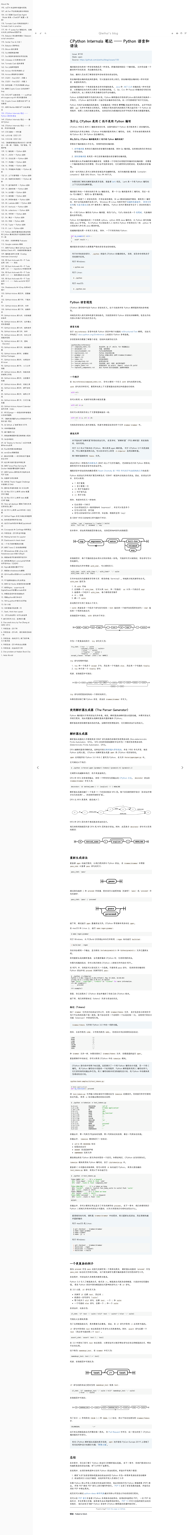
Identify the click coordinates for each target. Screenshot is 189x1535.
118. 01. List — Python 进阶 (12, 228)
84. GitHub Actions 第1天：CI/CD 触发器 (15, 401)
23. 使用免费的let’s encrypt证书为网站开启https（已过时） (15, 562)
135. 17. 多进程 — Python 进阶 (13, 162)
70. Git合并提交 (7, 439)
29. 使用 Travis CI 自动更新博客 (13, 547)
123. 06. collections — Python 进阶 (15, 210)
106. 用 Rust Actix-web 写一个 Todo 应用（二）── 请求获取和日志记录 (15, 273)
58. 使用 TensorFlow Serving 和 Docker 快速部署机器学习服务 (13, 467)
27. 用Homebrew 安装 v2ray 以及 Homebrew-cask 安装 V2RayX (14, 552)
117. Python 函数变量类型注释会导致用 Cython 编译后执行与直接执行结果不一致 (16, 234)
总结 (73, 1457)
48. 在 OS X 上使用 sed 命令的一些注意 (16, 511)
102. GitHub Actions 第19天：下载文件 (15, 301)
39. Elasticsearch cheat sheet (13, 540)
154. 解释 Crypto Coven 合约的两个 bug (15, 90)
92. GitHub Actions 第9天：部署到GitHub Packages (14, 355)
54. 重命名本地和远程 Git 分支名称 (15, 488)
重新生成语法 (79, 858)
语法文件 (74, 433)
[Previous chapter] (38, 767)
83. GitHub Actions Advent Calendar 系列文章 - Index (16, 407)
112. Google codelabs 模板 (12, 244)
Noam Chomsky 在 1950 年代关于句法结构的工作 (120, 471)
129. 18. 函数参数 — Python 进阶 (14, 189)
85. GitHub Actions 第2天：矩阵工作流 (15, 395)
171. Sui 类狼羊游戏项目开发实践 (14, 56)
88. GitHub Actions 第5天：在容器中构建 (15, 379)
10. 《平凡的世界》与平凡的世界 (14, 615)
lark (114, 181)
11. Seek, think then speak (12, 612)
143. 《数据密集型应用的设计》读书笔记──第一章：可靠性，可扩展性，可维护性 (16, 145)
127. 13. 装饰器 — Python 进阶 (13, 196)
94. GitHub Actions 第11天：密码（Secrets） (14, 342)
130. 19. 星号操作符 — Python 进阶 (15, 185)
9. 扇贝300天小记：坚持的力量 (13, 619)
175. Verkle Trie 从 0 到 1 (11, 42)
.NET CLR (127, 87)
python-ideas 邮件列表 (94, 1493)
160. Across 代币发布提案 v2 (12, 71)
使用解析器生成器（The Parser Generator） (100, 710)
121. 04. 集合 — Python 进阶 (12, 217)
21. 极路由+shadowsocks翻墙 (12, 571)
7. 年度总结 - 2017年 (9, 629)
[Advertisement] (65, 15)
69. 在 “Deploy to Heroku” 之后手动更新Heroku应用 (16, 444)
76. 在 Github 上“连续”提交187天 (14, 425)
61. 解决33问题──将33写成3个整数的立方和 (15, 457)
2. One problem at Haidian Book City (15, 652)
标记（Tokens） (78, 1007)
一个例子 (74, 377)
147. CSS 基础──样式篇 (11, 132)
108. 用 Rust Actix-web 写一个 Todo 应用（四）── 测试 (15, 261)
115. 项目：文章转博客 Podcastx (14, 241)
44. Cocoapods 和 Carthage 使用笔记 (16, 530)
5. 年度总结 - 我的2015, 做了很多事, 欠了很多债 (15, 639)
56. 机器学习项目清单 (9, 478)
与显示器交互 (82, 205)
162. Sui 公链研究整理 (10, 67)
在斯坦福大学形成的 (113, 749)
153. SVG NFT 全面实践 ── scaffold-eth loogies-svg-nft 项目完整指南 (16, 96)
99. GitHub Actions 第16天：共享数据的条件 (16, 316)
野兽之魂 (102, 1445)
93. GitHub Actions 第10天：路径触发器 (16, 348)
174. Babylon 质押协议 (10, 46)
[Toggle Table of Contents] (35, 33)
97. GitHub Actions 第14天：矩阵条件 (16, 328)
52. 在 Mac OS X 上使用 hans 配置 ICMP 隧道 (15, 499)
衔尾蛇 (139, 212)
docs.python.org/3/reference (91, 334)
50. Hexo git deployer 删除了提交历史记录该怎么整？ (16, 505)
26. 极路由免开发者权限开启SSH (14, 557)
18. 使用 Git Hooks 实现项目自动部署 (16, 584)
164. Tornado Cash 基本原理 (12, 64)
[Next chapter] (182, 767)
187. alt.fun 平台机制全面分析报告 (15, 11)
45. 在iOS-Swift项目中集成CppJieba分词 (16, 524)
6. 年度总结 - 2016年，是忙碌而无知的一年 (16, 633)
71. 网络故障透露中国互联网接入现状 (16, 436)
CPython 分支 (126, 778)
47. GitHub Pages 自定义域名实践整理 (16, 516)
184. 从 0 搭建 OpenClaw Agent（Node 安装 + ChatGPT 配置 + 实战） (14, 17)
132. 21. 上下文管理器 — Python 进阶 (16, 175)
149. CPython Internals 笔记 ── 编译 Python (15, 121)
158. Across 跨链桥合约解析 (12, 74)
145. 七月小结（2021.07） (11, 135)
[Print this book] (177, 33)
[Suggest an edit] (185, 33)
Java (118, 87)
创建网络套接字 (134, 202)
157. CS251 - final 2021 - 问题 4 (14, 78)
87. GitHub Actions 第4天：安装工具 (15, 384)
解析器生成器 (79, 733)
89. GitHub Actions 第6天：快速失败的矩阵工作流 (15, 373)
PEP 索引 (82, 1498)
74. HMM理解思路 (8, 428)
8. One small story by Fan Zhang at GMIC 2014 (15, 623)
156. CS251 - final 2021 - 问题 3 (14, 82)
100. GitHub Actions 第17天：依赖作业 (15, 310)
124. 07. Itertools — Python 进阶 (14, 207)
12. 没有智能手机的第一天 (11, 608)
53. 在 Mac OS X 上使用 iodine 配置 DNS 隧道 (15, 493)
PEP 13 (125, 1501)
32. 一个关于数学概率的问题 (12, 544)
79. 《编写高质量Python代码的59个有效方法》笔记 (16, 420)
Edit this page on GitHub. (116, 1509)
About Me (5, 4)
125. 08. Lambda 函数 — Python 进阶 (16, 203)
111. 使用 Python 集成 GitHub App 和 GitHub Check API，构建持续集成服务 (16, 249)
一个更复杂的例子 (82, 1263)
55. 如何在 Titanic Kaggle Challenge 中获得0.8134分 (15, 483)
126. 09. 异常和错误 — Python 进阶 (15, 200)
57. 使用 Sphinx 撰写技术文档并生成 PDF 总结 (15, 473)
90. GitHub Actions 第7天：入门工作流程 (15, 367)
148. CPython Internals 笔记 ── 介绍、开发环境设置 (15, 127)
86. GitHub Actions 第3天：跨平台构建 (15, 389)
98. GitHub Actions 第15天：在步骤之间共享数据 (16, 323)
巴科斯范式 (92, 463)
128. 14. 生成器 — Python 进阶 (13, 192)
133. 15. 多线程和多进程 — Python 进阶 (16, 170)
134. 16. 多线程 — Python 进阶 (13, 166)
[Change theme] (40, 33)
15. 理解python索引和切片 (11, 597)
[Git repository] (182, 33)
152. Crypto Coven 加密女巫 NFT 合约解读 (15, 102)
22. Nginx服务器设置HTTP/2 (12, 567)
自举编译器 (79, 149)
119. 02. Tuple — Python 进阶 (13, 225)
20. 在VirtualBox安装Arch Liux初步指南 (16, 575)
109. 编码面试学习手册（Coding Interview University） (13, 255)
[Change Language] (172, 33)
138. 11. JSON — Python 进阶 (13, 155)
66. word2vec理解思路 (10, 453)
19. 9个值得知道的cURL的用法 (13, 580)
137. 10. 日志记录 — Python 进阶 (14, 158)
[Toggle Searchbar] (45, 33)
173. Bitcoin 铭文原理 (9, 49)
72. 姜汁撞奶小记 (8, 432)
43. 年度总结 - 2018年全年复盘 (13, 533)
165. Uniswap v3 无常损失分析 (13, 60)
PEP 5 (117, 1486)
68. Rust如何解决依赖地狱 (11, 449)
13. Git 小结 (6, 604)
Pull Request (114, 1432)
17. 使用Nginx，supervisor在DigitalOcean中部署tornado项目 (13, 589)
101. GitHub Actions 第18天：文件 (15, 306)
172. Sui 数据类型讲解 (10, 53)
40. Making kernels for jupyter (13, 537)
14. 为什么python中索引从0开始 (14, 601)
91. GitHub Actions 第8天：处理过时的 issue (15, 361)
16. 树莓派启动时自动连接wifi (12, 594)
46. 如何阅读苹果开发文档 (11, 520)
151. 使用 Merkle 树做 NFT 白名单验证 (15, 108)
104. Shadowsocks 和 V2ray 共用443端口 (16, 288)
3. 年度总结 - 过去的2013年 (12, 648)
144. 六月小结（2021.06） (11, 139)
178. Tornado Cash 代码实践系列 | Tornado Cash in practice (15, 24)
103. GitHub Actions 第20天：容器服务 (15, 294)
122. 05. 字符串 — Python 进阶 (13, 214)
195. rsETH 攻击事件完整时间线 (13, 8)
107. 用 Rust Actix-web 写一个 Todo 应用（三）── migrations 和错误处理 (16, 267)
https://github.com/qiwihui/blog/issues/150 (99, 60)
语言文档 (74, 326)
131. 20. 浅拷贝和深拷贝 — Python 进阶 (16, 180)
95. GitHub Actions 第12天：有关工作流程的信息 (16, 336)
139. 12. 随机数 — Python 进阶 (13, 151)
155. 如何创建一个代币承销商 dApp (15, 85)
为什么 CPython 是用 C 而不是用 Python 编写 (100, 121)
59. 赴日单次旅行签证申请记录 (13, 462)
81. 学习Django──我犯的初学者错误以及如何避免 (16, 413)
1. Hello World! (7, 655)
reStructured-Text (129, 331)
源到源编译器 (80, 156)
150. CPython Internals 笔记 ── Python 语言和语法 (14, 114)
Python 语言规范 (81, 302)
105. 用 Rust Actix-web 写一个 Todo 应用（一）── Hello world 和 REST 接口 (15, 281)
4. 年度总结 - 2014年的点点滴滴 (13, 644)
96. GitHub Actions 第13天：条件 (14, 331)
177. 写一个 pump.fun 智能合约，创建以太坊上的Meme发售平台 (16, 31)
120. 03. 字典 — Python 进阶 (12, 221)
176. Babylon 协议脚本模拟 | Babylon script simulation (16, 37)
